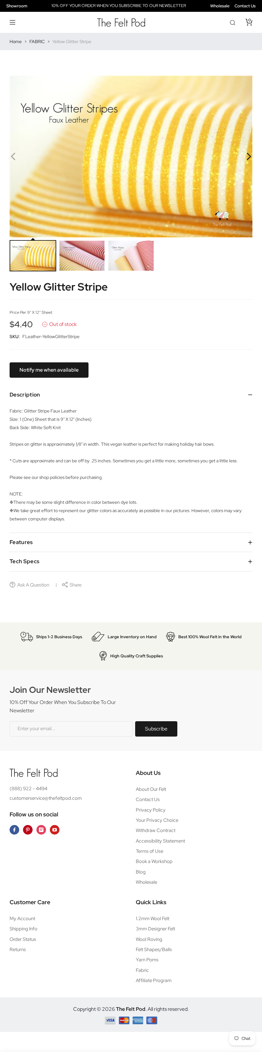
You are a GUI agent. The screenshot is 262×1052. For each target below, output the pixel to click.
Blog (141, 872)
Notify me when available (49, 370)
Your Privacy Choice (157, 820)
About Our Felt (151, 789)
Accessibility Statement (160, 841)
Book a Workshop (154, 861)
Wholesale (219, 6)
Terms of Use (149, 851)
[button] (13, 22)
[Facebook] (14, 830)
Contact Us (245, 6)
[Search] (232, 22)
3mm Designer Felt (155, 929)
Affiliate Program (154, 980)
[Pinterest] (28, 830)
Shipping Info (23, 929)
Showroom (16, 6)
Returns (18, 949)
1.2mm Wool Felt (152, 918)
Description (25, 394)
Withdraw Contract (155, 830)
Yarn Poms (147, 960)
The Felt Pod (130, 1009)
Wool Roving (149, 939)
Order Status (23, 939)
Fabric (142, 970)
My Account (22, 918)
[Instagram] (41, 830)
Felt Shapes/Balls (154, 949)
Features (21, 542)
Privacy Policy (151, 810)
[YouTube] (54, 830)
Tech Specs (24, 561)
